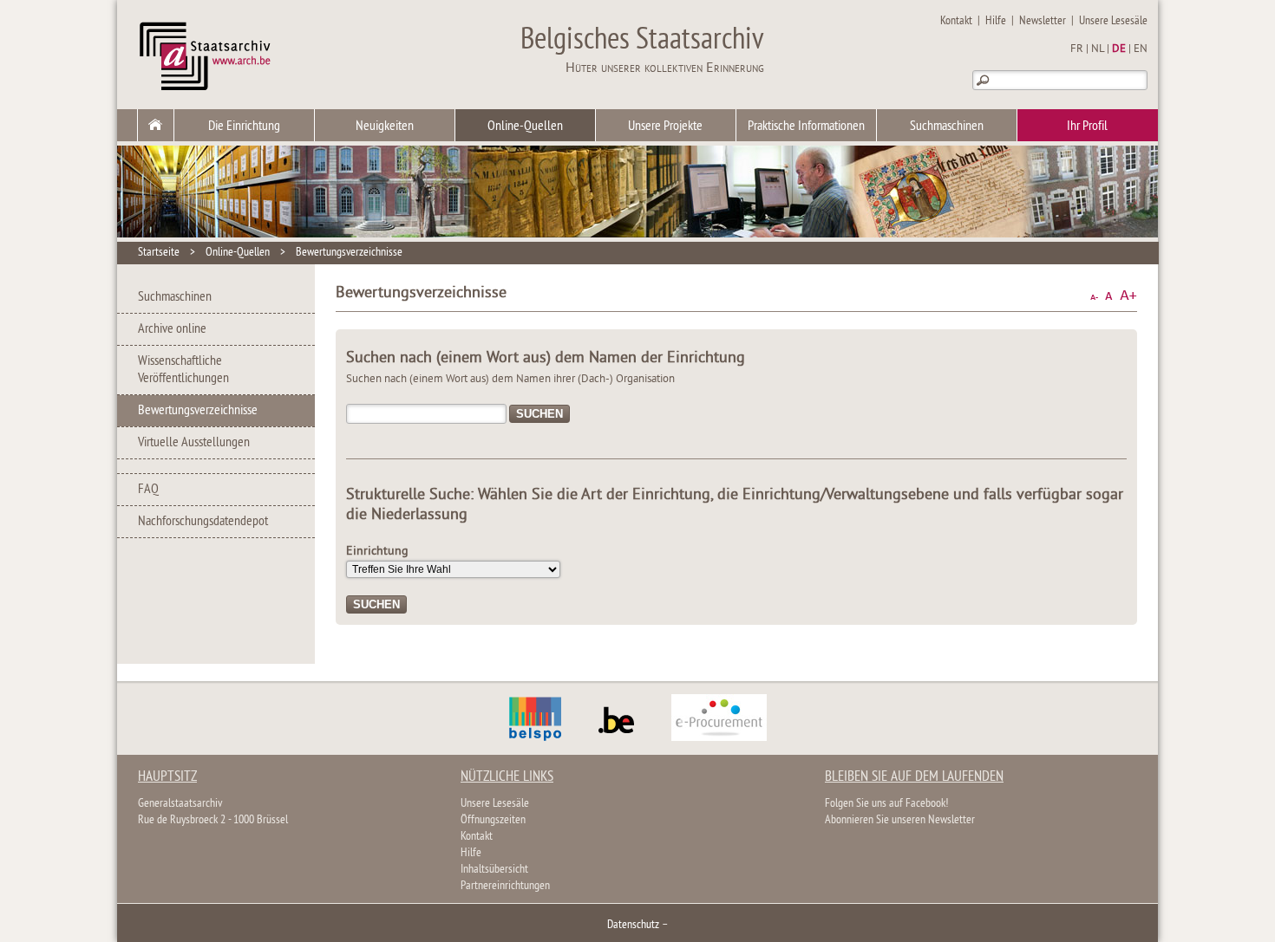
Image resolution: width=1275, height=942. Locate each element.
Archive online (172, 329)
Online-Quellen (525, 126)
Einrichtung (377, 551)
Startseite (159, 252)
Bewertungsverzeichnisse (349, 252)
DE (1119, 49)
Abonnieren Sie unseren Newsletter (900, 820)
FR (1076, 49)
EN (1141, 49)
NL (1097, 49)
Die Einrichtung (244, 126)
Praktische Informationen (806, 126)
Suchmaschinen (947, 126)
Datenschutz (633, 925)
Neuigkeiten (385, 126)
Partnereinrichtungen (505, 886)
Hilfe (995, 21)
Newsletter (1042, 21)
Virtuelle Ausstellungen (194, 443)
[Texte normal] (1109, 295)
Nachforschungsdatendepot (203, 521)
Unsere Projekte (665, 126)
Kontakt (956, 21)
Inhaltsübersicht (494, 869)
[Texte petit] (1094, 295)
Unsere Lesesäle (1113, 21)
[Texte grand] (1128, 295)
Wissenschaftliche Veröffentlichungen (183, 370)
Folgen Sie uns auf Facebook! (886, 804)
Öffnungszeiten (493, 820)
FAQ (148, 489)
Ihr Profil (1087, 126)
